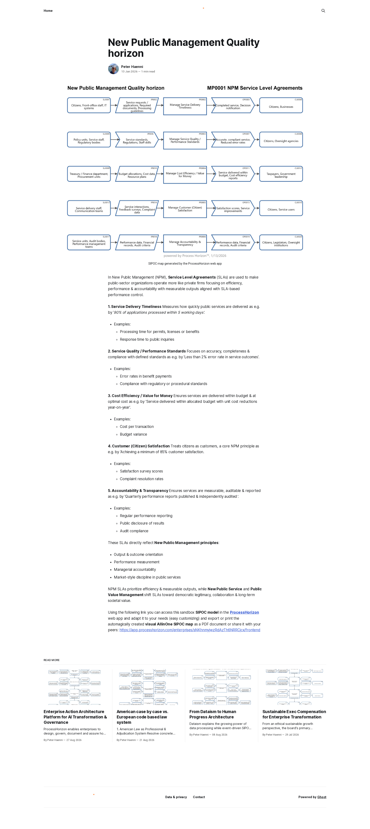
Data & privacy (176, 797)
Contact (199, 797)
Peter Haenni (132, 66)
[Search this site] (323, 10)
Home (48, 11)
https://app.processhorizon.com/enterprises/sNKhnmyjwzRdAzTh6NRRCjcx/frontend (189, 630)
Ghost (321, 797)
